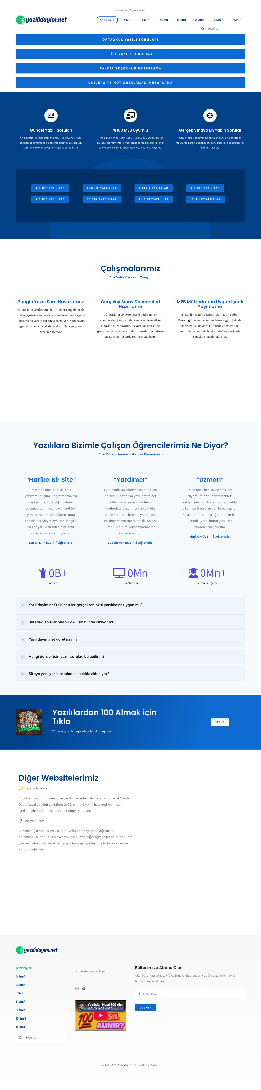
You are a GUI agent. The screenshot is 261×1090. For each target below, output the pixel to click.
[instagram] (77, 988)
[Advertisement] (130, 391)
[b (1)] (42, 17)
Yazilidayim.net (127, 1065)
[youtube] (83, 988)
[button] (130, 604)
